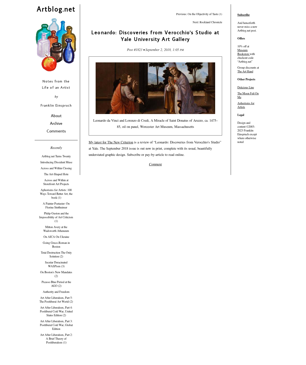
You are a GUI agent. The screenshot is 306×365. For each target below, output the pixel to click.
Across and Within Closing (56, 168)
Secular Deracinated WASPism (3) (56, 264)
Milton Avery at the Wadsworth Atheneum (56, 229)
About (56, 115)
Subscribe (243, 14)
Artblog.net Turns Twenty (56, 156)
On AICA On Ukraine (56, 237)
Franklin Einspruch (56, 105)
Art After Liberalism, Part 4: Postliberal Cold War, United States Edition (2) (56, 311)
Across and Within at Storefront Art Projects (56, 182)
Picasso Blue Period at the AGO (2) (56, 284)
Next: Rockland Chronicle (207, 22)
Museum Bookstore (243, 52)
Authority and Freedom (56, 292)
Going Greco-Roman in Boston (56, 244)
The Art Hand (245, 71)
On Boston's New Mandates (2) (56, 274)
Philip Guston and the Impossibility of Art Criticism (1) (56, 217)
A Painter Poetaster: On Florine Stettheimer (56, 205)
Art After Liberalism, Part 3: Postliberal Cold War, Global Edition (56, 325)
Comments (56, 131)
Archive (56, 123)
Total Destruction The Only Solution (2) (56, 254)
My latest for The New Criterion (111, 142)
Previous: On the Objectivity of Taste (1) (199, 14)
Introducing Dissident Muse (56, 162)
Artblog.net (56, 8)
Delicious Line (245, 87)
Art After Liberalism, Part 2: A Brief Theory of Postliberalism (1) (56, 338)
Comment (155, 164)
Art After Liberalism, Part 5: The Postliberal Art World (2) (56, 299)
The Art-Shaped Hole (56, 174)
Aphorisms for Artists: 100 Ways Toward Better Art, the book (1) (56, 193)
